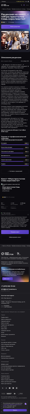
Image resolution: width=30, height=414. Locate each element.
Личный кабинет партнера (7, 370)
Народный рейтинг (5, 321)
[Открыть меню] (27, 5)
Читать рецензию (15, 26)
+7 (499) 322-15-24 (8, 286)
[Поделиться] (28, 14)
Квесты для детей (5, 378)
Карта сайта (4, 328)
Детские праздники (6, 356)
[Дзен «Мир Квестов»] (13, 388)
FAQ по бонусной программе (8, 344)
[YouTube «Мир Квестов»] (9, 388)
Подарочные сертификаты (7, 325)
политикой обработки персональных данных (12, 405)
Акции (2, 332)
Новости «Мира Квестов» (7, 346)
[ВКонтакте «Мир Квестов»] (2, 388)
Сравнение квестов (5, 330)
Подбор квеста (4, 317)
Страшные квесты (5, 376)
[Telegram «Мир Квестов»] (6, 388)
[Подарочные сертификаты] (24, 5)
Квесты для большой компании (8, 381)
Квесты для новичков (6, 383)
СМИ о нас (3, 348)
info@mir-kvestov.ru (9, 289)
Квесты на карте (5, 323)
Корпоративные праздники (7, 358)
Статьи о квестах (5, 350)
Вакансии (3, 336)
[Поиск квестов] (21, 5)
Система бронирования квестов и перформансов (13, 366)
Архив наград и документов (8, 334)
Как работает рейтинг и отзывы (8, 342)
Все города (4, 327)
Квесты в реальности (6, 319)
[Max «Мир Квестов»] (16, 388)
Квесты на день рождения (7, 379)
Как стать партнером (6, 368)
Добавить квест (5, 364)
